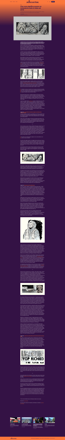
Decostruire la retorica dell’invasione (29, 185)
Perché (11, 1)
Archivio (14, 1)
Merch (16, 1)
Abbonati (53, 1)
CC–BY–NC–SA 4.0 (33, 438)
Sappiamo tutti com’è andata (27, 376)
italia (21, 4)
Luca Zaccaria (26, 400)
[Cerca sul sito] (47, 1)
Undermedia (37, 438)
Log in (50, 1)
